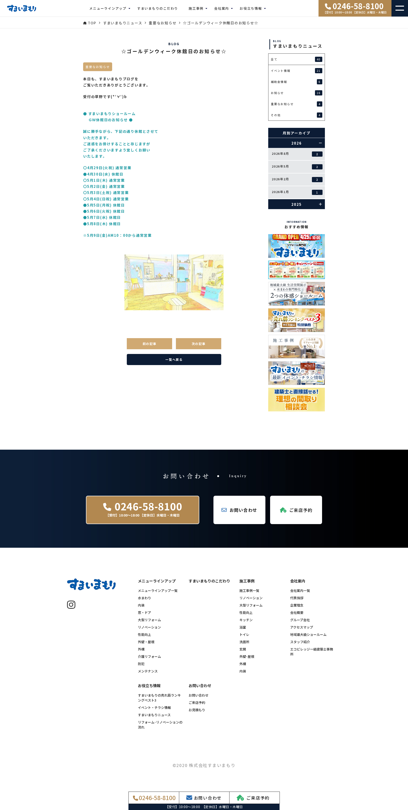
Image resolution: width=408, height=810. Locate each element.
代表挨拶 (296, 597)
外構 (141, 649)
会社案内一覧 (300, 590)
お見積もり (197, 709)
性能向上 (144, 634)
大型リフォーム (149, 619)
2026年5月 (295, 166)
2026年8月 (295, 153)
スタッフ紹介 (300, 641)
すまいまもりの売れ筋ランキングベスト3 (159, 697)
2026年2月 (295, 179)
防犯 (141, 663)
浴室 (242, 627)
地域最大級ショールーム (308, 634)
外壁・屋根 (146, 641)
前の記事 (150, 343)
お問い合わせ (198, 695)
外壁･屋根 (246, 656)
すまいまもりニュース (154, 714)
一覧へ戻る (174, 359)
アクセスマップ (301, 627)
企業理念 (296, 605)
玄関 (242, 649)
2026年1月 (295, 192)
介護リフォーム (149, 656)
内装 (141, 605)
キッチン (246, 619)
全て (296, 59)
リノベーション (149, 627)
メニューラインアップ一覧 (158, 590)
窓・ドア (144, 612)
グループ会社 (300, 619)
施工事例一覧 (249, 590)
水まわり (144, 597)
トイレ (244, 634)
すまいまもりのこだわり (157, 8)
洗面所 (244, 641)
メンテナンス (148, 671)
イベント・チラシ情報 (154, 707)
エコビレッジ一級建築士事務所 (311, 651)
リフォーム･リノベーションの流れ (160, 724)
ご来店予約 (197, 702)
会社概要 (296, 612)
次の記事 (199, 343)
